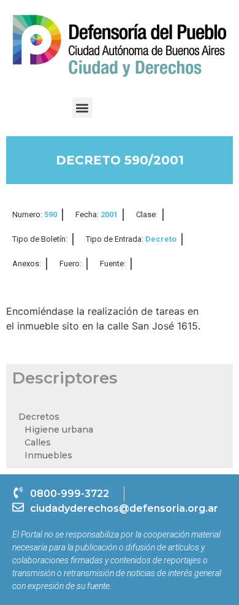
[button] (82, 108)
